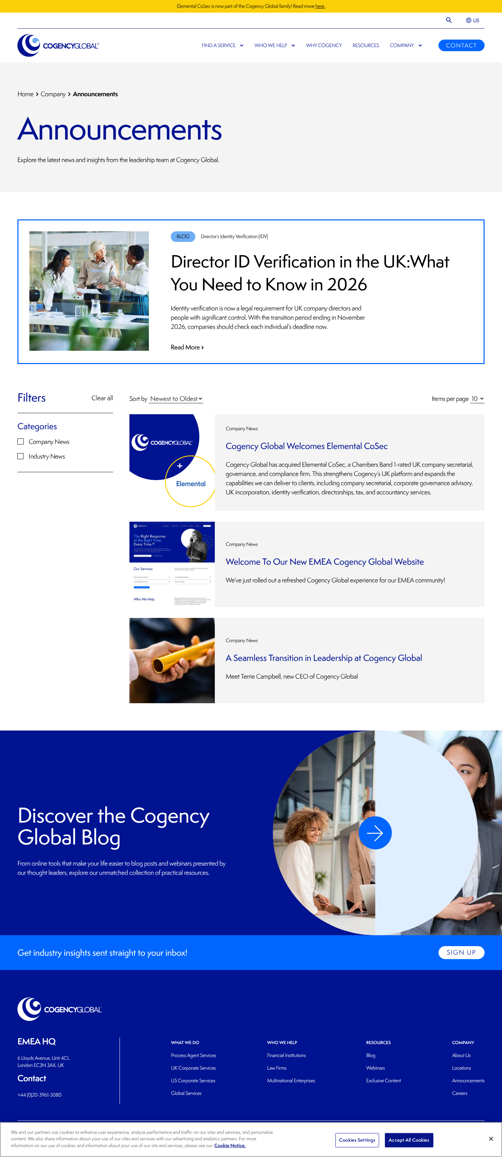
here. (320, 6)
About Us (461, 1055)
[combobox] (65, 426)
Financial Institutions (286, 1055)
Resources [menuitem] (366, 45)
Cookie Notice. (230, 1145)
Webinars (375, 1068)
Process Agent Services (193, 1055)
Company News (49, 441)
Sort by (138, 398)
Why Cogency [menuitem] (324, 45)
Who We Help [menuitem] (270, 45)
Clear (106, 426)
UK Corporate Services (193, 1068)
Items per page (450, 398)
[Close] (491, 1138)
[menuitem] (472, 20)
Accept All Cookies (409, 1140)
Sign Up (461, 953)
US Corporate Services (193, 1081)
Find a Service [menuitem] (219, 45)
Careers (460, 1093)
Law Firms (276, 1068)
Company (53, 94)
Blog (370, 1055)
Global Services (186, 1093)
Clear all (102, 398)
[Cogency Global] (58, 45)
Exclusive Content (383, 1081)
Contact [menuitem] (461, 45)
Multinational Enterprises (291, 1081)
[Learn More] (375, 833)
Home (25, 94)
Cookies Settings (357, 1140)
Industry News (47, 456)
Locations (461, 1068)
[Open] (449, 20)
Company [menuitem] (402, 45)
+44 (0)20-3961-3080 (39, 1095)
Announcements (468, 1081)
